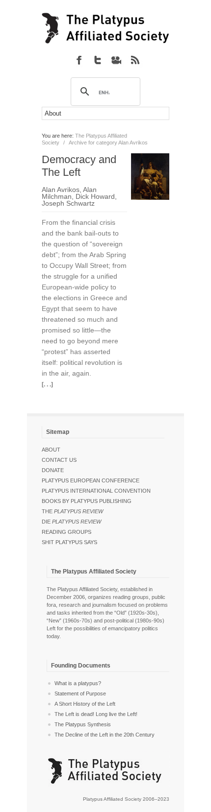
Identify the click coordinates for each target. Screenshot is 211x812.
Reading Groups (66, 532)
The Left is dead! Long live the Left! (95, 714)
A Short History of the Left (84, 704)
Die (71, 522)
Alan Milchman (69, 193)
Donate (53, 470)
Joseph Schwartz (68, 203)
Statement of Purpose (80, 693)
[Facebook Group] (79, 60)
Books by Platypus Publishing (87, 501)
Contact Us (59, 460)
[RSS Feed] (135, 60)
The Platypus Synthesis (82, 724)
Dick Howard (95, 196)
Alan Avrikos (60, 189)
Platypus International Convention (96, 491)
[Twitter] (98, 60)
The (72, 511)
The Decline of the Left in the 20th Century (104, 735)
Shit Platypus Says (69, 542)
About (51, 450)
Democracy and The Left (79, 165)
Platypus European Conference (90, 480)
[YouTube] (116, 60)
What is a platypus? (77, 683)
